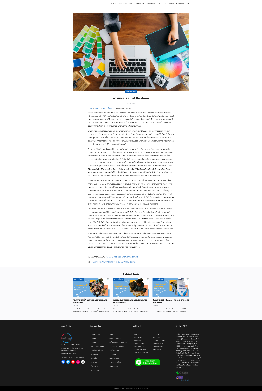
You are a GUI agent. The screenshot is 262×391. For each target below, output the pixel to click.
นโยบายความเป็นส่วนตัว (140, 353)
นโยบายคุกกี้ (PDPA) (139, 347)
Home (90, 108)
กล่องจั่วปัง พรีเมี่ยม (96, 350)
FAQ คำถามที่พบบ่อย (139, 350)
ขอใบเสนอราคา (137, 337)
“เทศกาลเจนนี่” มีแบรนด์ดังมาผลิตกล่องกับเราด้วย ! (91, 301)
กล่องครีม (93, 338)
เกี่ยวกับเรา (156, 337)
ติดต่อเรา (179, 3)
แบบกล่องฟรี (151, 3)
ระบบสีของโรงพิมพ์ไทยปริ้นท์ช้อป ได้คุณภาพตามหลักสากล (114, 261)
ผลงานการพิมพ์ (158, 343)
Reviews (139, 3)
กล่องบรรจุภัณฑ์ (95, 334)
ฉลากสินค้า (93, 342)
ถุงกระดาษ (93, 362)
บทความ (171, 3)
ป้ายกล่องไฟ (94, 354)
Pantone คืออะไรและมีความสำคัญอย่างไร (122, 256)
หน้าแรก (113, 3)
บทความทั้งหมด (131, 91)
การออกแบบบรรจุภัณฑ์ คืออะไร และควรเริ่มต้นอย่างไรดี (130, 301)
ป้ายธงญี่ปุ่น (94, 358)
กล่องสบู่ (112, 334)
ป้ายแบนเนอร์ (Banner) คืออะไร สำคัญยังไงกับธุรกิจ (170, 301)
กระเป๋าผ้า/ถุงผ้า (114, 350)
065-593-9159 (80, 357)
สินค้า (130, 3)
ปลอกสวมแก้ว (114, 366)
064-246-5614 (69, 357)
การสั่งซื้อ (161, 3)
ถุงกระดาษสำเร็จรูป (115, 362)
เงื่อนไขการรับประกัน (139, 343)
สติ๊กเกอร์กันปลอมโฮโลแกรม (118, 342)
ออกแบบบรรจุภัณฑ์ (115, 338)
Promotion (122, 3)
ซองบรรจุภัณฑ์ (114, 358)
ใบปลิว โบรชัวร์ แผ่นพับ (97, 346)
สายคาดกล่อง (94, 370)
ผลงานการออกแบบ (159, 347)
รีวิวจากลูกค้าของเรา (159, 340)
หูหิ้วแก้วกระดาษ (95, 366)
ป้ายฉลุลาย (113, 354)
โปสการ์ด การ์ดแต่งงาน (117, 346)
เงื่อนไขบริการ (137, 340)
